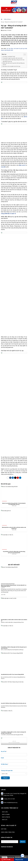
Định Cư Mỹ (5, 812)
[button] (2, 2)
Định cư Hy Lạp (7, 19)
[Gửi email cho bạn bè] (15, 478)
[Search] (26, 2)
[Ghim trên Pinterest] (18, 478)
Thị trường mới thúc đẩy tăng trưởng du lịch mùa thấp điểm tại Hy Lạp (13, 60)
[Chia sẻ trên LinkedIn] (20, 478)
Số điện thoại (4, 764)
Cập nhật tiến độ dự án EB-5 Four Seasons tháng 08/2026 (12, 674)
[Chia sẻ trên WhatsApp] (8, 478)
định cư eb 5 (22, 165)
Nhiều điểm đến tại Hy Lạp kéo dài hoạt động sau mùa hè (14, 64)
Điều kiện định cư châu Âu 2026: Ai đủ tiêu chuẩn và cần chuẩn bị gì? (14, 620)
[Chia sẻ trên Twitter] (13, 478)
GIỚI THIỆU (3, 829)
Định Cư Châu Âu (6, 817)
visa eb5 (3, 167)
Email (2, 757)
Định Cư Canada (6, 814)
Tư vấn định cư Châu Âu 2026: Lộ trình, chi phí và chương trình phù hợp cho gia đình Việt (13, 732)
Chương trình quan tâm (7, 770)
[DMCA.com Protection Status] (8, 857)
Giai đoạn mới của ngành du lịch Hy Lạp (11, 66)
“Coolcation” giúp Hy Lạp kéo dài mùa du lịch (12, 58)
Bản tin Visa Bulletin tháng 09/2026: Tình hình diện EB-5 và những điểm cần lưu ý (13, 586)
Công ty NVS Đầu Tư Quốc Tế (8, 213)
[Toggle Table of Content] (24, 54)
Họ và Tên (4, 751)
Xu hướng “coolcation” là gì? (9, 56)
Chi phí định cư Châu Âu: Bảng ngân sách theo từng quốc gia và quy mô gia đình (14, 648)
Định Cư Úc (4, 819)
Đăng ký (5, 778)
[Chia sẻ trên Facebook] (10, 478)
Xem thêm (3, 594)
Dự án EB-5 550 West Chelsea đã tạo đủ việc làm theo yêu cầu (13, 703)
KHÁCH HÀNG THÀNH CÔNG (8, 832)
